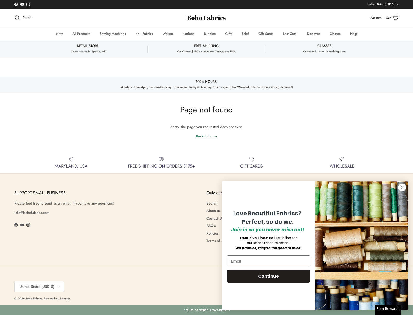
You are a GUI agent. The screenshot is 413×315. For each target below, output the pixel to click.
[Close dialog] (402, 187)
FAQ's (211, 225)
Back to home (206, 136)
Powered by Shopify (57, 298)
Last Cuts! (290, 33)
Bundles (210, 33)
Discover (313, 33)
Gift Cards (265, 33)
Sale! (245, 33)
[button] (206, 310)
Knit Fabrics (144, 33)
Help (353, 33)
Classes (335, 33)
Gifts (228, 33)
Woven (168, 33)
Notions (188, 33)
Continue (268, 276)
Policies (212, 233)
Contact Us (214, 218)
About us (213, 210)
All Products (81, 33)
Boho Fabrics (34, 298)
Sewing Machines (113, 33)
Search (211, 203)
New (59, 33)
